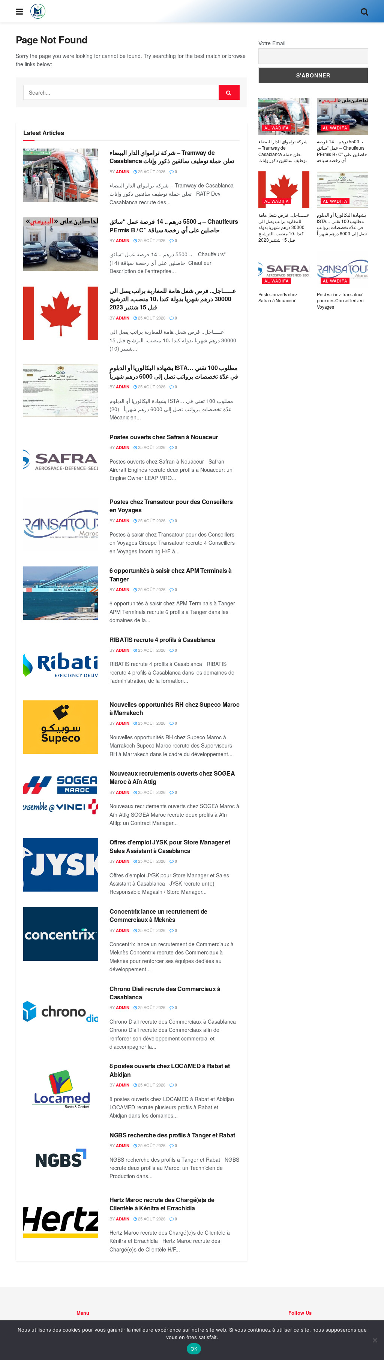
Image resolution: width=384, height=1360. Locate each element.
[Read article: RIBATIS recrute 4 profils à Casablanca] (60, 662)
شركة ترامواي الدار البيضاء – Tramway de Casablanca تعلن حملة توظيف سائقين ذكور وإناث (172, 156)
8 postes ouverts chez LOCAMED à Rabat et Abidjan (170, 1069)
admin (122, 171)
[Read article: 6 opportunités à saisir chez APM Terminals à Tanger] (60, 593)
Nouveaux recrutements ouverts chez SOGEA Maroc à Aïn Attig (172, 777)
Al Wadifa (276, 128)
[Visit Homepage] (37, 11)
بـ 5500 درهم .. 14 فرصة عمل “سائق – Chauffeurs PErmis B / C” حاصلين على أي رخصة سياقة (174, 225)
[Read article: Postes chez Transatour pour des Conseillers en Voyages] (60, 524)
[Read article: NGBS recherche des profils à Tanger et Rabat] (60, 1158)
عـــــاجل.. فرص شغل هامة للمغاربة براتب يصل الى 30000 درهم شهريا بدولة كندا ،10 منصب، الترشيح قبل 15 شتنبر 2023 (173, 299)
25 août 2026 (151, 171)
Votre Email (271, 43)
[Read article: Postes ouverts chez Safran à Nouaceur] (60, 459)
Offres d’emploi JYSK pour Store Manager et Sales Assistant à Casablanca (170, 846)
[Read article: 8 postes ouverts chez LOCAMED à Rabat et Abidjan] (60, 1088)
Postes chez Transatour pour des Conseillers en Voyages (171, 505)
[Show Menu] (19, 11)
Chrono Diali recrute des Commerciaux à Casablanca (165, 992)
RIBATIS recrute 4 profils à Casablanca (162, 639)
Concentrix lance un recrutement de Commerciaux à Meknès (158, 915)
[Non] (374, 1340)
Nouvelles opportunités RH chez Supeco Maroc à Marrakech (174, 708)
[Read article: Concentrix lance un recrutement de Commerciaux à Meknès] (60, 934)
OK (194, 1349)
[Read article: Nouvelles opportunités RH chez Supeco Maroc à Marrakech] (60, 727)
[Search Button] (364, 11)
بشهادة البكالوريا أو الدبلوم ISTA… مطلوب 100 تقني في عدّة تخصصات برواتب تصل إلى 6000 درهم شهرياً (174, 371)
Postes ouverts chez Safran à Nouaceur (164, 437)
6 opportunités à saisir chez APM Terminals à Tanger (171, 574)
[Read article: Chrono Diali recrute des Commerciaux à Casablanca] (60, 1011)
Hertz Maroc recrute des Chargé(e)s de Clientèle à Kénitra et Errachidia (162, 1203)
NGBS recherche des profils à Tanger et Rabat (172, 1135)
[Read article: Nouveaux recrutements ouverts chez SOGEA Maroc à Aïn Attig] (60, 796)
